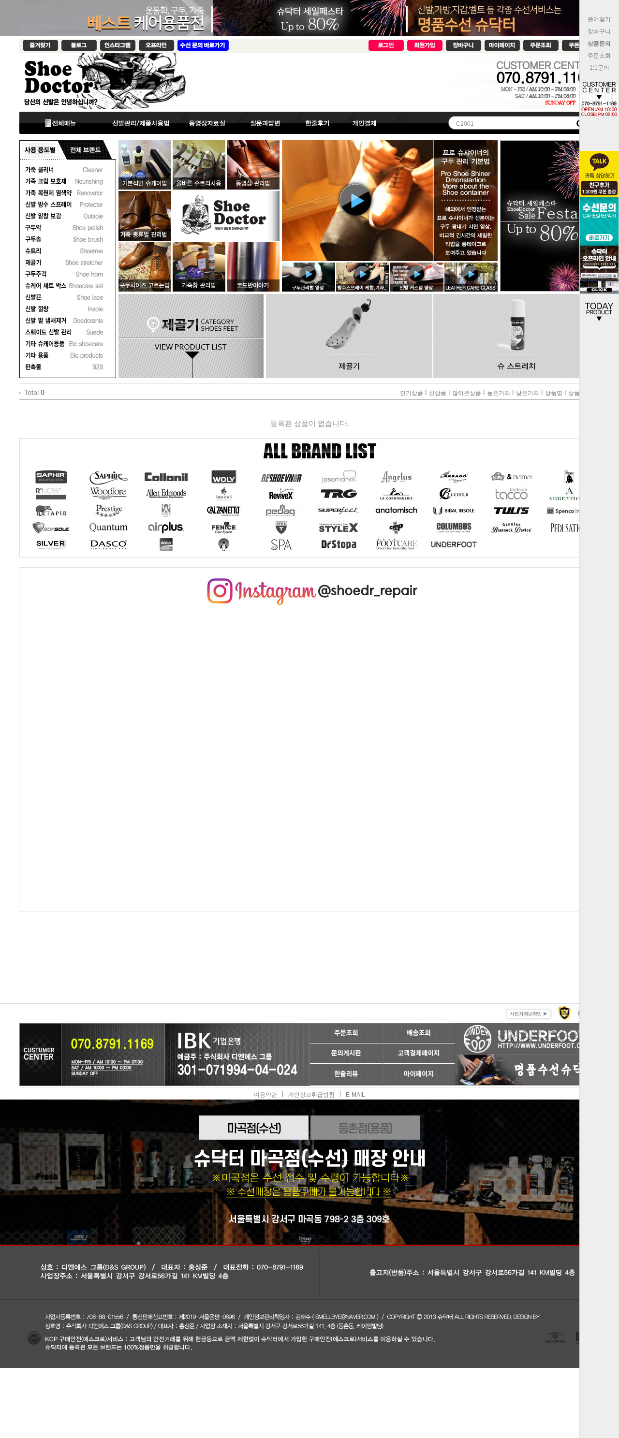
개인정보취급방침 (311, 1094)
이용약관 (265, 1094)
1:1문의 (599, 67)
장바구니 (599, 31)
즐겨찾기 (599, 19)
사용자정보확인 (527, 1012)
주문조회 (599, 55)
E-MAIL (355, 1094)
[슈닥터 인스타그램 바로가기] (309, 581)
